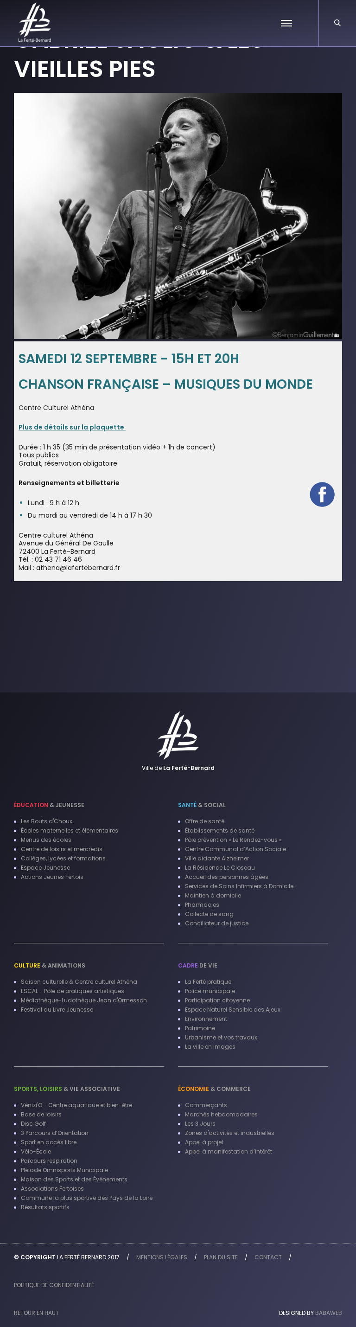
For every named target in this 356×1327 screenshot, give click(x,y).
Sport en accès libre (48, 1142)
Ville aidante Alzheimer (217, 858)
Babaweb (328, 1313)
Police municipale (210, 991)
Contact (268, 1257)
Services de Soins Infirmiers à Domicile (239, 886)
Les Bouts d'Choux (46, 821)
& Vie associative (67, 1089)
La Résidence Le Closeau (220, 868)
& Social (202, 805)
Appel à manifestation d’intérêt (228, 1151)
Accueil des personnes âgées (226, 877)
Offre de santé (204, 821)
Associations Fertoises (52, 1188)
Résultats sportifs (45, 1207)
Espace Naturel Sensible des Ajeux (232, 1009)
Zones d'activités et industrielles (229, 1133)
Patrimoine (200, 1028)
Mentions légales (161, 1257)
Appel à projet (204, 1142)
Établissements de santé (219, 830)
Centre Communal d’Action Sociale (235, 849)
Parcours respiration (49, 1161)
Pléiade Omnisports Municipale (64, 1170)
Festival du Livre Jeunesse (57, 1009)
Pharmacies (202, 905)
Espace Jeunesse (45, 868)
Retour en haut (36, 1313)
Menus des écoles (46, 840)
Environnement (206, 1019)
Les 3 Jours (200, 1124)
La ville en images (210, 1047)
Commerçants (206, 1105)
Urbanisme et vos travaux (221, 1037)
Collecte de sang (209, 914)
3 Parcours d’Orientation (55, 1133)
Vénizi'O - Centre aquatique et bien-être (76, 1105)
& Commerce (214, 1089)
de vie (197, 965)
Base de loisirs (41, 1114)
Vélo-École (36, 1151)
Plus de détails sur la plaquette (72, 427)
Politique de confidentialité (54, 1285)
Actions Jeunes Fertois (52, 877)
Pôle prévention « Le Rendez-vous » (233, 840)
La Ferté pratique (208, 982)
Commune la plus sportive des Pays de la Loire (87, 1198)
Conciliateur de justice (216, 923)
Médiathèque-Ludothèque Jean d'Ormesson (84, 1000)
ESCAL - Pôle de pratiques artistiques (72, 991)
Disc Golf (33, 1124)
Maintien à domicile (213, 895)
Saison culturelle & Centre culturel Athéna (79, 982)
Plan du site (221, 1257)
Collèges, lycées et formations (63, 858)
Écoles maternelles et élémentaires (69, 830)
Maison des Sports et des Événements (74, 1179)
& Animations (49, 965)
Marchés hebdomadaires (221, 1114)
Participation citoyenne (217, 1000)
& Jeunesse (49, 805)
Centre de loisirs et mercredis (61, 849)
